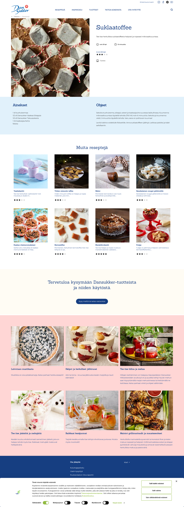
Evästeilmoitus (88, 496)
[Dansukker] (20, 9)
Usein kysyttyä (76, 471)
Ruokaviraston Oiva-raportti (81, 475)
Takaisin (17, 16)
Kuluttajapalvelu (77, 468)
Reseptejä (25, 16)
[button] (60, 9)
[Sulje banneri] (176, 481)
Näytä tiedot (117, 503)
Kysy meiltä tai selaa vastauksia (92, 301)
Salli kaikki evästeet (156, 483)
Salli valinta (156, 490)
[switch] (67, 502)
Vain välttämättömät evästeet (156, 497)
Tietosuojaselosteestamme (91, 493)
